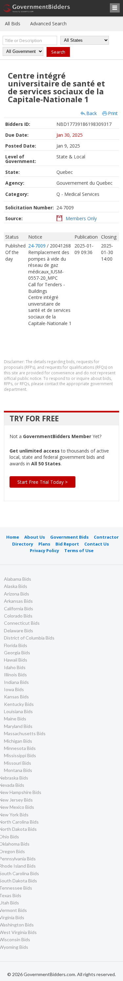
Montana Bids (18, 770)
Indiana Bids (16, 682)
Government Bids (69, 537)
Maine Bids (15, 718)
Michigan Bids (18, 741)
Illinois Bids (15, 674)
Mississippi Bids (20, 755)
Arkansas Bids (18, 601)
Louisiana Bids (18, 711)
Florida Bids (15, 645)
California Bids (18, 608)
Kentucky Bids (19, 704)
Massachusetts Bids (25, 733)
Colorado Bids (18, 616)
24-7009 (37, 246)
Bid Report (67, 544)
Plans (44, 544)
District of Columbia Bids (29, 638)
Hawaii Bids (15, 660)
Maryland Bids (18, 726)
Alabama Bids (17, 579)
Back (91, 113)
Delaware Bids (18, 630)
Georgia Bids (17, 652)
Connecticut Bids (22, 623)
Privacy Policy (44, 550)
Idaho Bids (15, 667)
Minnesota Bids (20, 748)
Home (12, 537)
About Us (34, 537)
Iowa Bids (14, 689)
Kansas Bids (16, 696)
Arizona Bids (16, 593)
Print (113, 113)
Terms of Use (78, 550)
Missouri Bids (17, 763)
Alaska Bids (15, 586)
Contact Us (96, 544)
